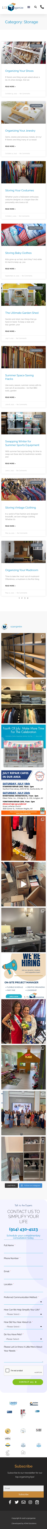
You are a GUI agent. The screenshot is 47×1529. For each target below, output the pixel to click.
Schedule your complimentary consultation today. (23, 1236)
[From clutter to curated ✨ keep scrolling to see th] (23, 1159)
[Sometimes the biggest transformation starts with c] (23, 655)
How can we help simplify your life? (22, 1309)
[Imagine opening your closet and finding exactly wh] (23, 838)
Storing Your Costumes (19, 190)
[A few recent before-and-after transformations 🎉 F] (23, 930)
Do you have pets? (13, 1334)
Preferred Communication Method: (21, 1297)
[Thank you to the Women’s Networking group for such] (23, 1113)
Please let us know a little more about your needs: (23, 1349)
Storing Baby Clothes (18, 253)
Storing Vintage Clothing (20, 507)
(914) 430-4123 (23, 1229)
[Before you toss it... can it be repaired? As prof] (23, 792)
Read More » (10, 87)
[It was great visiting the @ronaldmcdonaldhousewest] (23, 1067)
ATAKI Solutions (30, 1523)
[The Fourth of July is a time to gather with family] (23, 747)
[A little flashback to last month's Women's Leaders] (23, 1021)
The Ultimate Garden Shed (22, 312)
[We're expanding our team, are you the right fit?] (23, 975)
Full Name (9, 1245)
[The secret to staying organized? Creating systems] (23, 701)
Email (7, 1271)
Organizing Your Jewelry (20, 130)
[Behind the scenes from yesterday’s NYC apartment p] (23, 884)
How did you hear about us (18, 1322)
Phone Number (11, 1258)
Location (8, 1284)
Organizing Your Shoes (19, 70)
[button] (29, 7)
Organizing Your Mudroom (21, 570)
